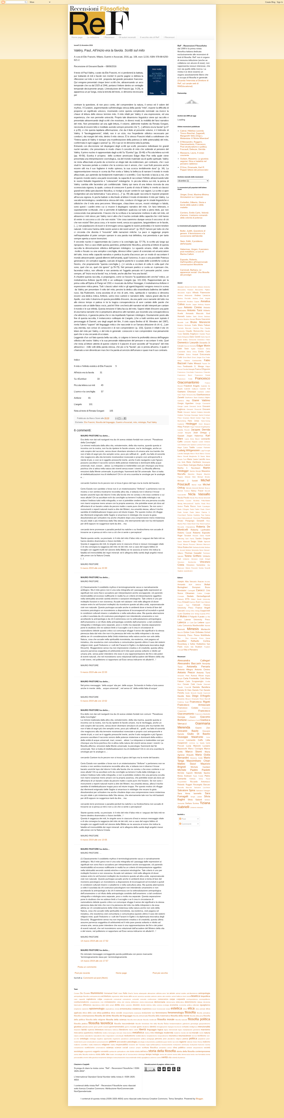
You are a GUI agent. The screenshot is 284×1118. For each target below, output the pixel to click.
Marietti (207, 625)
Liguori (207, 622)
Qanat (208, 638)
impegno (171, 1027)
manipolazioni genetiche (191, 1030)
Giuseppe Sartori (197, 415)
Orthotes (199, 632)
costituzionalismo (81, 1002)
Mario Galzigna (189, 465)
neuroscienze (184, 1035)
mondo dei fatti (186, 1033)
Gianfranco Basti (191, 397)
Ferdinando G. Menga (193, 366)
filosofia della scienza (116, 1019)
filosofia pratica (80, 1024)
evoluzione (146, 1013)
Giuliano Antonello (203, 412)
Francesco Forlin (185, 379)
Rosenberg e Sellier (186, 644)
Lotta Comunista (185, 626)
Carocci (200, 590)
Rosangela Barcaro (201, 785)
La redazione (93, 37)
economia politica (185, 1005)
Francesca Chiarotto (202, 372)
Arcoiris (207, 582)
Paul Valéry (152, 422)
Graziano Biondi (189, 418)
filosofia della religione (95, 1020)
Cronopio (181, 596)
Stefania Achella (198, 547)
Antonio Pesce (186, 672)
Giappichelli (205, 611)
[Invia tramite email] (116, 418)
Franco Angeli (203, 607)
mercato (119, 1033)
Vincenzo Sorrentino (195, 565)
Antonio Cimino (193, 307)
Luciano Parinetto (203, 447)
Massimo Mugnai (195, 474)
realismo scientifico (81, 1045)
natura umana (79, 1036)
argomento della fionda (120, 996)
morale (195, 1032)
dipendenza (96, 1005)
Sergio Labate (196, 797)
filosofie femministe (142, 1024)
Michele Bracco (204, 488)
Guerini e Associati (124, 422)
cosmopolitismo (204, 999)
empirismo (77, 1009)
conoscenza (163, 999)
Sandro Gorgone (202, 539)
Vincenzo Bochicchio (187, 562)
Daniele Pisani (205, 334)
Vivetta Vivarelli (204, 568)
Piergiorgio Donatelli (194, 521)
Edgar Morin (203, 345)
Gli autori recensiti (127, 37)
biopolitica (205, 996)
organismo (116, 1039)
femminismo (161, 1013)
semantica (162, 1047)
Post (183, 819)
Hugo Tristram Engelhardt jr (200, 427)
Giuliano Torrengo (184, 415)
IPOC (208, 614)
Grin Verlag (195, 614)
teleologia (141, 1054)
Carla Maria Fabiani (201, 325)
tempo (149, 1054)
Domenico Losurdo (188, 342)
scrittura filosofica (150, 1048)
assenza (141, 996)
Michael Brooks (203, 477)
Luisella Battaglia (184, 453)
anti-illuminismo (192, 993)
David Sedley (183, 340)
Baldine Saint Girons (194, 316)
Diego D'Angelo (201, 695)
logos (180, 1030)
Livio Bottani (182, 445)
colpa (99, 999)
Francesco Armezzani (194, 704)
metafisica (138, 1032)
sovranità (104, 1051)
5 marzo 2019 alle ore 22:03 (94, 672)
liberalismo (123, 1030)
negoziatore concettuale (115, 1036)
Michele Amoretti (192, 488)
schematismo (100, 1047)
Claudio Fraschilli (184, 687)
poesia (185, 1039)
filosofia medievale (149, 1020)
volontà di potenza (178, 1057)
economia (174, 1005)
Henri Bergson (204, 424)
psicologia (132, 1042)
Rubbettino (201, 644)
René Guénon (205, 524)
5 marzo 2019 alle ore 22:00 (94, 568)
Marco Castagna (195, 749)
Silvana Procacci (189, 544)
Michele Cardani (200, 767)
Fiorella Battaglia (189, 369)
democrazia (159, 1002)
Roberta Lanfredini (200, 530)
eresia (117, 1009)
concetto (143, 999)
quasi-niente (167, 1042)
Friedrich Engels (192, 386)
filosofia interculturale (135, 1020)
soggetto (96, 1051)
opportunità (108, 1039)
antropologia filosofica (81, 996)
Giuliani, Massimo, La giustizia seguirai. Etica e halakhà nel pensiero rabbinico (194, 161)
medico (105, 1033)
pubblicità (159, 1042)
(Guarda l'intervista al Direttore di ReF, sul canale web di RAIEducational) (193, 83)
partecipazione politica (138, 1039)
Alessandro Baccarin (189, 663)
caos (76, 999)
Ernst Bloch (187, 357)
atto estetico (166, 996)
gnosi (96, 1027)
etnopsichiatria (128, 1013)
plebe (165, 1039)
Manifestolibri (198, 626)
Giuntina (186, 614)
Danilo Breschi (190, 693)
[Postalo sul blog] (119, 418)
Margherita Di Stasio (197, 456)
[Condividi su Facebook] (125, 418)
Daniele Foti (197, 690)
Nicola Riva (194, 498)
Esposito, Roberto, (194, 262)
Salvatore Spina (186, 790)
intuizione (77, 1030)
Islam (120, 993)
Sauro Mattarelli (183, 541)
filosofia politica (199, 1019)
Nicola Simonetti (204, 498)
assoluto (148, 996)
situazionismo (198, 1047)
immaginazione (162, 1027)
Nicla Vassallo (199, 494)
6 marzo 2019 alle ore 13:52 (94, 701)
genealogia (194, 1024)
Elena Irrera (192, 352)
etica (191, 1008)
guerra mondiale (130, 1027)
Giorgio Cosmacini (203, 403)
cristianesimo (110, 1002)
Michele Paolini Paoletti (194, 770)
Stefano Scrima (192, 803)
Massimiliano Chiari (198, 760)
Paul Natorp (205, 515)
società (207, 1048)
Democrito (192, 340)
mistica (147, 1033)
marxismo (205, 1029)
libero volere (133, 1030)
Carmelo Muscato (184, 328)
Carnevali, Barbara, (194, 272)
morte (201, 1033)
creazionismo (95, 1002)
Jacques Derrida (200, 429)
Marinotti (181, 629)
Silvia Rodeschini (185, 547)
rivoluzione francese (197, 1045)
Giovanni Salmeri (189, 412)
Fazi (187, 605)
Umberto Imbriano (196, 807)
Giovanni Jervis (195, 406)
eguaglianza (205, 1005)
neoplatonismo (152, 1036)
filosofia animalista (203, 1013)
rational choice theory (194, 1042)
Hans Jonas (193, 421)
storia (132, 1051)
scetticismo (90, 1048)
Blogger (199, 1098)
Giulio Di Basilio (198, 733)
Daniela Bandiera (201, 687)
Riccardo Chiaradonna (186, 527)
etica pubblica (103, 1013)
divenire (136, 1005)
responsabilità (122, 1045)
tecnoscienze (133, 1054)
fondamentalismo (176, 1024)
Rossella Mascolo (185, 787)
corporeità (180, 999)
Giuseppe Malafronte (190, 737)
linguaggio (152, 1029)
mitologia (142, 422)
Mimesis (193, 629)
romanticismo (79, 1047)
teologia (155, 1054)
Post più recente (82, 973)
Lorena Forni (201, 445)
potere (112, 1041)
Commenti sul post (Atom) (95, 978)
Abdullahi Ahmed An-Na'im (187, 287)
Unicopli (180, 650)
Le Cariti (190, 622)
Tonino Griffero (192, 556)
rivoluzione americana (181, 1045)
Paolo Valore (195, 512)
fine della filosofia (156, 1024)
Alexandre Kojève (184, 293)
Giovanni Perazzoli (194, 409)
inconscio (177, 1027)
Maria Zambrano (193, 462)
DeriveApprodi (203, 596)
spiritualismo (121, 1051)
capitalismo (91, 999)
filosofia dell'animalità (140, 1016)
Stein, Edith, (191, 242)
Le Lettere (199, 622)
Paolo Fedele (198, 776)
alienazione (151, 993)
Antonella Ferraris (198, 666)
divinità (143, 1005)
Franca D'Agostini (202, 369)
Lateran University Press (197, 620)
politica (193, 1038)
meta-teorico (127, 1033)
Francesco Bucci (185, 375)
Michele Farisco (184, 491)
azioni (174, 996)
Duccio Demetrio (190, 346)
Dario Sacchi (205, 337)
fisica (166, 1024)
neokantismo (129, 1036)
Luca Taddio (189, 447)
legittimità (91, 1030)
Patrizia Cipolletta (193, 515)
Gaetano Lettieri (204, 392)
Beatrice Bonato (189, 319)
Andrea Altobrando (185, 295)
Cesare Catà (189, 684)
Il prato (201, 616)
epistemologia (96, 1008)
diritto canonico (126, 1005)
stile (127, 1051)
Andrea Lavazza (202, 295)
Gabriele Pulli (205, 389)
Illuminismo (97, 993)
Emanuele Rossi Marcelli (201, 699)
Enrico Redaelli (192, 354)
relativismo (97, 1045)
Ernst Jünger (197, 357)
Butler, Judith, (192, 233)
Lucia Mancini (193, 746)
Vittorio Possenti (191, 568)
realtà (91, 1045)
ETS (187, 599)
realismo (206, 1042)
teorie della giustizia (91, 1057)
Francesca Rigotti (200, 701)
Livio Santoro (191, 445)
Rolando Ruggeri (185, 785)
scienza (109, 1047)
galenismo (186, 1024)
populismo (201, 1039)
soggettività (88, 1051)
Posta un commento (87, 967)
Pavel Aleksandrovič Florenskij (189, 518)
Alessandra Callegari (194, 660)
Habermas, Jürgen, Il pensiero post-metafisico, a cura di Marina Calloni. (194, 251)
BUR (190, 584)
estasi (168, 1009)
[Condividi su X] (122, 418)
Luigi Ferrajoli (205, 450)
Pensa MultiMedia (202, 635)
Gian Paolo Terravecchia (187, 395)
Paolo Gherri (205, 509)
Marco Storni (193, 751)
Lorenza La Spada (196, 743)
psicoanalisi (122, 1042)
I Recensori (109, 37)
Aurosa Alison (197, 676)
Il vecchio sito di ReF (149, 37)
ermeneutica (125, 1009)
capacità (82, 999)
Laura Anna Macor (192, 439)
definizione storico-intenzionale (142, 1002)
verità (164, 1057)
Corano (76, 993)
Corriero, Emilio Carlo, (194, 215)
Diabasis (181, 599)
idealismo (145, 1027)
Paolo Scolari (183, 512)
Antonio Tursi (194, 310)
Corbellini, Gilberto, (193, 205)
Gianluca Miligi (184, 401)
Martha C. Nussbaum (189, 468)
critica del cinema (123, 1002)
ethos (185, 1009)
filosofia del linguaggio (105, 422)
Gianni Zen (202, 728)
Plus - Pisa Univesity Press (191, 638)
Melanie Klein (190, 477)
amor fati (165, 993)
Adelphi (181, 582)
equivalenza (109, 1009)
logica (160, 1029)
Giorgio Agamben (185, 403)
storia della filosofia (162, 1051)
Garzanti (181, 611)
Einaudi (185, 602)
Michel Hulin (196, 485)
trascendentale (131, 1057)
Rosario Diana (198, 536)
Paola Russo (190, 506)
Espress (192, 602)
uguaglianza (145, 1057)
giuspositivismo (204, 1024)
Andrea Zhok (198, 298)
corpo (172, 999)
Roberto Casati (184, 533)
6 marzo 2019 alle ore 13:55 (94, 840)
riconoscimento (166, 1045)
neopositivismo (163, 1036)
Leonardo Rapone (190, 442)
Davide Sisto (184, 696)
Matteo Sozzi (187, 763)
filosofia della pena (196, 1016)
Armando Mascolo (195, 313)
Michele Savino (202, 773)
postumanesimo (103, 1042)
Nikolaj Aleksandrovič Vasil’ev (189, 503)
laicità (84, 1029)
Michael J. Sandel (188, 481)
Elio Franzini (89, 422)
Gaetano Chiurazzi (187, 391)
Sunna (136, 993)
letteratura (99, 1030)
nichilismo (201, 1036)
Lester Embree (204, 442)
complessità (108, 999)
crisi (101, 1002)
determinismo (190, 1002)
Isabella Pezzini (183, 430)
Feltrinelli (196, 605)
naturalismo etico (99, 1036)
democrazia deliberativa (175, 1002)
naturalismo (89, 1036)
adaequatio (143, 993)
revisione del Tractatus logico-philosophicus (145, 1045)
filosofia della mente (180, 1015)
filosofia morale (165, 1019)
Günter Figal (200, 418)
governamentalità (116, 1027)
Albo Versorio (191, 582)
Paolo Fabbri (195, 509)
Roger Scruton (184, 536)
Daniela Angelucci (191, 334)
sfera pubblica (179, 1048)
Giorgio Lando (183, 406)
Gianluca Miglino (204, 397)
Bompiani (196, 587)
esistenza (136, 1009)
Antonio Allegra (185, 669)
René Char (195, 524)
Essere (87, 993)
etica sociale (116, 1013)
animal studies (181, 993)
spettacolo (112, 1051)
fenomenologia (176, 1012)
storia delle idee (102, 1054)
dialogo (199, 1002)
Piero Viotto (187, 524)
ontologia (84, 1038)
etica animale (200, 1009)
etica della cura (89, 1013)
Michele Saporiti (185, 773)
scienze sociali (121, 1048)
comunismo (127, 999)
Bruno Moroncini (200, 322)
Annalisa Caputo (193, 301)
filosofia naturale (181, 1020)
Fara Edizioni (205, 602)
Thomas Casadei (193, 553)
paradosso (125, 1039)
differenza (87, 1005)
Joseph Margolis (184, 433)
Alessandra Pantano (185, 290)
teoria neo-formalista (198, 1054)
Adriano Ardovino (204, 287)
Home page (77, 37)
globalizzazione (87, 1027)
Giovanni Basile (188, 731)
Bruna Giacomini (203, 319)
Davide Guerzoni (203, 693)
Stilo (192, 647)
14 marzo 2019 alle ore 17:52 (94, 941)
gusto (139, 1027)
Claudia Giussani (203, 684)
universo (153, 1057)
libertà (142, 1029)
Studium (198, 647)
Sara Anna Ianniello (189, 793)
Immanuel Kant (110, 993)
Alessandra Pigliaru (202, 290)
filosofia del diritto (103, 1015)
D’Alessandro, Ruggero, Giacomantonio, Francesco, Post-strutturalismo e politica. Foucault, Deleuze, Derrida (193, 145)
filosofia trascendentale (124, 1024)
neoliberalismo (141, 1036)
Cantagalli (191, 590)
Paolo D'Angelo (183, 509)
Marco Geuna (205, 453)
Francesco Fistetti (202, 375)
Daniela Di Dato (184, 690)
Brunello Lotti (183, 322)
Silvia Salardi (195, 799)
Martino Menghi (195, 471)
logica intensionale (170, 1030)
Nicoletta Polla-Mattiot (201, 500)
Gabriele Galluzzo (191, 389)
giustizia (78, 1026)
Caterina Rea (198, 328)
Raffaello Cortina (200, 641)
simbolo (189, 1047)
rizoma (207, 1045)
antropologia (204, 993)
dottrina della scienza (154, 1005)
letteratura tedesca (111, 1030)
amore (172, 993)
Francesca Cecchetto (186, 372)
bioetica (195, 996)
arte (130, 996)
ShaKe (186, 647)
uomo (159, 1057)
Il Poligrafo (192, 617)
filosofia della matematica (159, 1016)
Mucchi (180, 632)
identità (153, 1027)
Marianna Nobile (196, 758)
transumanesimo (119, 1057)
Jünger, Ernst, (194, 195)
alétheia (159, 993)
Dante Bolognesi (183, 337)
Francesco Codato (188, 708)
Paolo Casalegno (203, 506)
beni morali (187, 996)
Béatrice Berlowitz (184, 325)
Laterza (182, 622)
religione (106, 1044)
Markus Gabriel (203, 465)
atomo (159, 996)
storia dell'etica (141, 1051)
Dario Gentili (195, 337)
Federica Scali (183, 702)
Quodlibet (182, 641)
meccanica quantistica (83, 1033)
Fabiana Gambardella (192, 360)
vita (169, 1057)
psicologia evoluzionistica (146, 1042)
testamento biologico (105, 1057)
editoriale (196, 1005)
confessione (152, 999)
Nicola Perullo (183, 498)
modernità (168, 1032)
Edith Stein (183, 349)
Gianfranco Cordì (193, 720)
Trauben (207, 647)
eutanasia (137, 1013)
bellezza (179, 996)
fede (153, 1013)
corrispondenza (192, 999)
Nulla (125, 993)
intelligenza (193, 1027)
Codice (199, 593)
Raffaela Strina (196, 779)
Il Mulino (182, 616)
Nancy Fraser (197, 491)
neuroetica (173, 1036)
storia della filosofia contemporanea (193, 1051)
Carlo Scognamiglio (195, 681)
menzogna (112, 1033)
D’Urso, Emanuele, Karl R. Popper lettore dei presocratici (194, 168)
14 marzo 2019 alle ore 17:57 (94, 961)
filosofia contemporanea (84, 1016)
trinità (139, 1057)
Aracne (201, 582)
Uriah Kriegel (204, 559)
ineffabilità (185, 1027)
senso (169, 1047)
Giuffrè (180, 614)
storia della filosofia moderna (84, 1054)
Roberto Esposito (201, 532)
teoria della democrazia (181, 1054)
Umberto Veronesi (190, 559)
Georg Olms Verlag (192, 611)
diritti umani (109, 1005)
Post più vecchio (160, 973)
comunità (135, 999)
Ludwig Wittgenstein (189, 450)
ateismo (154, 996)
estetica (176, 1008)
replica (112, 1045)
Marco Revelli (183, 456)
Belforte (198, 584)
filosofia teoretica (100, 1023)
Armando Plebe (183, 676)
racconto (175, 1042)
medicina (98, 1033)
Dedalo (190, 596)
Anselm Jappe (191, 304)
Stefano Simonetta (192, 550)
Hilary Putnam (184, 427)
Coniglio (207, 593)
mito (135, 422)
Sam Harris (189, 538)
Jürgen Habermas (195, 436)
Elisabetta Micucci (184, 699)
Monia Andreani (185, 776)
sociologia (78, 1051)
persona (158, 1039)
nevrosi (194, 1036)
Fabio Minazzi (194, 363)
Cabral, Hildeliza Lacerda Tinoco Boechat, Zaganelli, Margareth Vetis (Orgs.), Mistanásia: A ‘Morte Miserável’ (194, 134)
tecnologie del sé (121, 1054)
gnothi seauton (103, 1027)
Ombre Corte (189, 632)
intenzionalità (204, 1026)
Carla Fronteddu (191, 678)
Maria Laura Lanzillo (196, 459)
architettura (106, 996)
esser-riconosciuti (158, 1009)
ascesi (134, 996)
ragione (182, 1042)
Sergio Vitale (196, 542)
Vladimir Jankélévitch (185, 571)
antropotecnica (95, 996)
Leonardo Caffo (194, 740)
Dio (81, 993)
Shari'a (130, 993)
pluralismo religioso (175, 1039)
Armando (181, 585)
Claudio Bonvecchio (194, 331)
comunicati (117, 999)
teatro (112, 1054)
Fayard (180, 605)
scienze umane (135, 1047)
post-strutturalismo (90, 1042)
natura (207, 1032)
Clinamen (189, 593)
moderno (177, 1033)
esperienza (146, 1009)
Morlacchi (205, 629)
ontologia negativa (96, 1039)
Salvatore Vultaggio (203, 790)
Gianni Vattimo (201, 400)
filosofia (190, 1012)
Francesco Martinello (202, 714)
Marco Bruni (194, 453)
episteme (85, 1009)
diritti (103, 1005)
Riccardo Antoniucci (200, 782)
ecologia (166, 1005)
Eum (198, 602)
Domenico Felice (203, 340)
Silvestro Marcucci (203, 544)
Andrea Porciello (184, 298)
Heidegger (191, 423)
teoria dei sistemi (166, 1054)
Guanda (202, 614)
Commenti (186, 824)
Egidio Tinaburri (197, 349)
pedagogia (150, 1039)
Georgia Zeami (187, 717)
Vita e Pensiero (191, 649)
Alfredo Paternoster (201, 293)
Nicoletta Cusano (184, 500)
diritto (117, 1005)
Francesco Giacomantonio (194, 380)
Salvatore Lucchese (202, 787)
